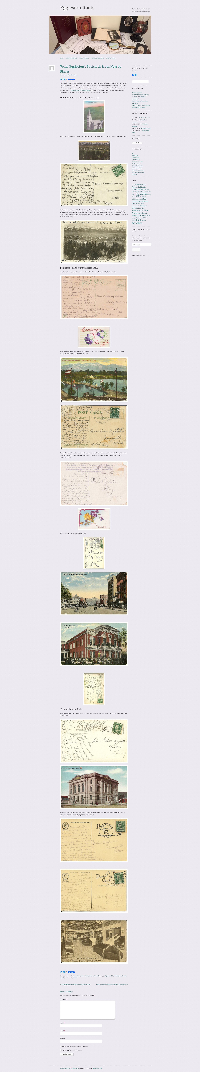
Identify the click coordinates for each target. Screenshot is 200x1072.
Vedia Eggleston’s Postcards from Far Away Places (112, 985)
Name (62, 1023)
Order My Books (110, 58)
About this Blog (84, 58)
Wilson (144, 220)
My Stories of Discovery (138, 170)
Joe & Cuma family (136, 168)
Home (62, 58)
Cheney (143, 189)
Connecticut (147, 192)
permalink (75, 978)
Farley (149, 194)
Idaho (112, 976)
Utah (125, 976)
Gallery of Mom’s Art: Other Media (141, 105)
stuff (142, 218)
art (135, 184)
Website (62, 1039)
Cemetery (136, 189)
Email (62, 1031)
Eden (133, 194)
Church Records (137, 192)
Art (133, 153)
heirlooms (135, 199)
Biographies (135, 155)
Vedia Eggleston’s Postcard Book (80, 90)
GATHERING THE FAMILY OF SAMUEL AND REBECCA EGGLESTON (140, 97)
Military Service (138, 208)
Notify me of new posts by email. (72, 1050)
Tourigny (134, 220)
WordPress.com (97, 1069)
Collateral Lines (136, 159)
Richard (147, 216)
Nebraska (116, 976)
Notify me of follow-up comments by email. (75, 1046)
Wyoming (62, 978)
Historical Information (137, 166)
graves (144, 197)
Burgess (135, 187)
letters (138, 204)
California (142, 187)
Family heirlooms (89, 976)
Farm (133, 196)
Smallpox (134, 218)
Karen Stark (74, 75)
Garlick (136, 196)
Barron (144, 185)
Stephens (138, 218)
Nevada (121, 976)
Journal (134, 203)
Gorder (140, 196)
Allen (133, 185)
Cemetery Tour (135, 157)
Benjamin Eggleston (137, 92)
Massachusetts (136, 206)
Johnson (145, 201)
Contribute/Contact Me (97, 58)
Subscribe (136, 250)
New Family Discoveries (138, 172)
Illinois (134, 201)
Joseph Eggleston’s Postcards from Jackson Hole (75, 985)
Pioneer (139, 213)
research (142, 215)
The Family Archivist (144, 118)
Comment (63, 999)
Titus (145, 218)
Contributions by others (78, 976)
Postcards (96, 976)
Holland (140, 199)
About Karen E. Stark (72, 58)
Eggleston (107, 976)
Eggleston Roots (77, 7)
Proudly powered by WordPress (69, 1069)
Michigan (143, 206)
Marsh (142, 204)
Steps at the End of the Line (138, 107)
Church (147, 189)
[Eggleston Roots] (100, 35)
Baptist (139, 184)
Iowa (139, 201)
